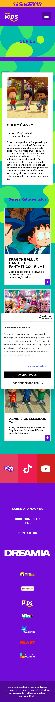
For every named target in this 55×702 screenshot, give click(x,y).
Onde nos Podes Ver (27, 521)
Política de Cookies (35, 692)
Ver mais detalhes (37, 366)
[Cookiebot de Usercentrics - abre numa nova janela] (39, 317)
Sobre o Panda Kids (27, 508)
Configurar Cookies (27, 696)
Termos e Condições (29, 690)
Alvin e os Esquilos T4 (27, 421)
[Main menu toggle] (46, 16)
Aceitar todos (27, 374)
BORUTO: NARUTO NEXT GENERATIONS (27, 5)
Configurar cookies (26, 383)
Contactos (27, 533)
